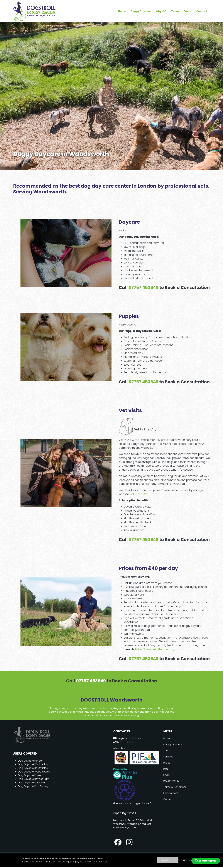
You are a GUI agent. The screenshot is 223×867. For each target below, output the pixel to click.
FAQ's (166, 775)
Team (175, 11)
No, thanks (189, 860)
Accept (165, 860)
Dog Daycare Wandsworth (34, 771)
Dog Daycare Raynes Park (33, 779)
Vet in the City (139, 494)
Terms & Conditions (174, 787)
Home (122, 11)
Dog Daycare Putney (30, 775)
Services (168, 756)
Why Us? (161, 11)
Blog (166, 769)
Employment (170, 793)
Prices (187, 11)
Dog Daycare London (30, 760)
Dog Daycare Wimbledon (33, 764)
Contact (201, 11)
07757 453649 (143, 288)
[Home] (34, 3)
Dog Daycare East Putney (33, 786)
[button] (205, 861)
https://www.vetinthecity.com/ (154, 649)
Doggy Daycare (141, 11)
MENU (167, 731)
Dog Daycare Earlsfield (31, 782)
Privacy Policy (171, 781)
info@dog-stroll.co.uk (129, 738)
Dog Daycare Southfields (33, 768)
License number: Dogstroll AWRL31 (132, 803)
